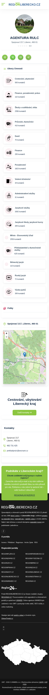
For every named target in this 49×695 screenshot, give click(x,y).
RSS (36, 542)
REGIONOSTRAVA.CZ (33, 577)
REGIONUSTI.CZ (7, 572)
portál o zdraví (19, 615)
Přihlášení (11, 542)
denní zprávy (15, 516)
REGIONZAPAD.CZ (8, 558)
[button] (24, 354)
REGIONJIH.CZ (6, 563)
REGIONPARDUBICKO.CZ (34, 554)
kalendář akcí (19, 519)
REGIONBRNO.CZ (31, 563)
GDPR (41, 682)
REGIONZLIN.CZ (31, 567)
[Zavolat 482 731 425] (12, 57)
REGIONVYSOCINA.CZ (33, 558)
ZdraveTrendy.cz (7, 618)
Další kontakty (23, 413)
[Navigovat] (5, 57)
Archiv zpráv (28, 542)
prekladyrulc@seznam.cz (17, 451)
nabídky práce (30, 519)
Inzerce (4, 542)
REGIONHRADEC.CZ (8, 581)
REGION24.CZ (30, 581)
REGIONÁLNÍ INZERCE (24, 495)
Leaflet (22, 383)
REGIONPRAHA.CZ (8, 567)
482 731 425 (12, 446)
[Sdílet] (28, 57)
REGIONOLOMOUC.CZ (33, 572)
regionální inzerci (36, 522)
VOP (45, 682)
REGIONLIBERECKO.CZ (10, 577)
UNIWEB (19, 600)
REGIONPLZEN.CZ (8, 554)
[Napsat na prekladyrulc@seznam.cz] (20, 57)
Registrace (19, 542)
